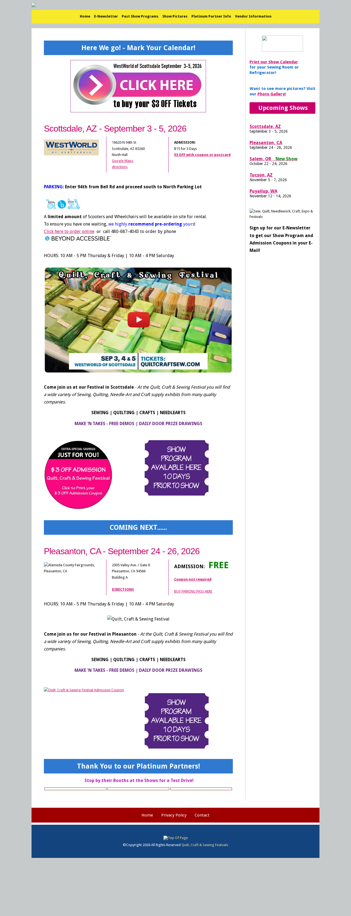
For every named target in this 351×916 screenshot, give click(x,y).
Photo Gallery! (271, 94)
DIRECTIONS (123, 589)
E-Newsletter (106, 16)
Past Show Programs (140, 16)
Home (85, 16)
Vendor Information (253, 16)
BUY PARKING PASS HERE (193, 591)
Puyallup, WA (263, 191)
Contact (202, 815)
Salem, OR (274, 158)
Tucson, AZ (261, 175)
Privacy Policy (173, 815)
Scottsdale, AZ (265, 126)
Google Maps (122, 161)
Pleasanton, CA (266, 142)
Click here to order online (69, 231)
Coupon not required (192, 579)
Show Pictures (175, 16)
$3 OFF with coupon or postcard (202, 155)
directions (120, 167)
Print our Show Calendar (274, 61)
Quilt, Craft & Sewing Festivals (205, 845)
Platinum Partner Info (211, 16)
